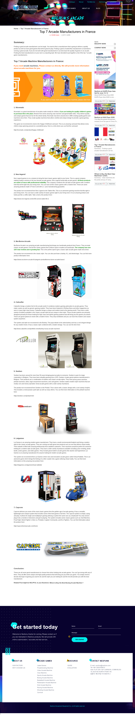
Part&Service (91, 2)
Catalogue (72, 2)
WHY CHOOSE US (18, 668)
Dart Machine (85, 518)
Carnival (40, 692)
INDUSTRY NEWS (100, 44)
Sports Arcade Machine (45, 675)
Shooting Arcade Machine (45, 690)
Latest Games (41, 665)
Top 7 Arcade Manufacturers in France (34, 29)
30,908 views (55, 35)
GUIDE (70, 665)
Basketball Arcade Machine (46, 680)
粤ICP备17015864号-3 (103, 674)
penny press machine (80, 379)
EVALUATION (72, 668)
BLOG (98, 8)
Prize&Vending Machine (45, 668)
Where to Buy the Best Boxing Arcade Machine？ (67, 583)
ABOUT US (86, 8)
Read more (112, 101)
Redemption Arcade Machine (46, 682)
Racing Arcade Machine (45, 687)
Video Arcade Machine (44, 670)
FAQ (121, 2)
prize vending (81, 448)
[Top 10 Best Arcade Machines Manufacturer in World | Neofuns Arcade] (25, 8)
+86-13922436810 (99, 667)
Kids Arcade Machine (44, 685)
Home (16, 29)
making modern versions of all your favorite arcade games (32, 180)
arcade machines (31, 66)
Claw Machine (42, 673)
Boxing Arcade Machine (45, 678)
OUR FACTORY (17, 665)
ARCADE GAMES (70, 8)
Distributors (102, 2)
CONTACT (110, 8)
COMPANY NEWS (100, 47)
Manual (81, 2)
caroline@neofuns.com (102, 665)
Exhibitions (113, 2)
